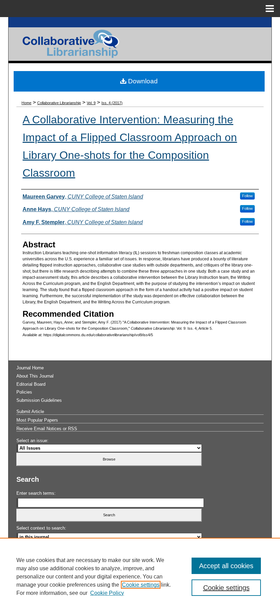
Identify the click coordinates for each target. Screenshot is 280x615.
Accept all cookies (226, 566)
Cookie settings (140, 585)
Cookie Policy (107, 593)
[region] (140, 576)
